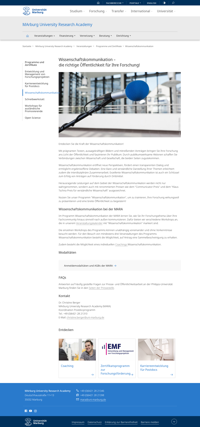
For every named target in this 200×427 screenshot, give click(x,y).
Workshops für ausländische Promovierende (34, 108)
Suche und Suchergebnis (173, 2)
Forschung (96, 11)
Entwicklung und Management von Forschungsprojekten (37, 74)
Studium (76, 11)
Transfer (117, 11)
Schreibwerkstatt (34, 99)
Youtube (30, 411)
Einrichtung (122, 35)
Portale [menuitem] (134, 3)
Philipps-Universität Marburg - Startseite (39, 10)
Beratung (104, 35)
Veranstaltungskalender (89, 223)
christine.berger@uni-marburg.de (85, 317)
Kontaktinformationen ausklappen (174, 421)
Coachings (121, 244)
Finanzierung (66, 35)
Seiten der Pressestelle (101, 287)
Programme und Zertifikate (109, 46)
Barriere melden (150, 422)
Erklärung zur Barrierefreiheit (121, 422)
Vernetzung (86, 35)
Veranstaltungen (43, 35)
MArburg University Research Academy (27, 36)
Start (98, 2)
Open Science (33, 117)
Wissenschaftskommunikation (42, 92)
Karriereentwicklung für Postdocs (36, 85)
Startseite (26, 46)
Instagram (35, 411)
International (140, 11)
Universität (165, 11)
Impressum (78, 422)
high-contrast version (164, 2)
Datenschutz (95, 422)
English (151, 3)
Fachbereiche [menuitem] (114, 3)
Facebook (25, 411)
